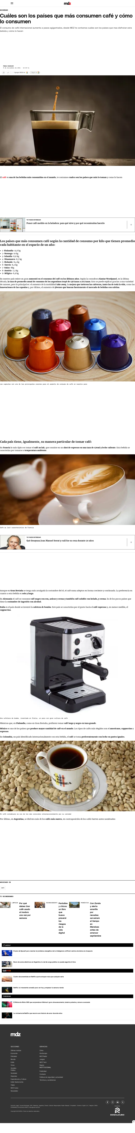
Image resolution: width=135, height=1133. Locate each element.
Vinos (13, 1065)
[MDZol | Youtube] (117, 1102)
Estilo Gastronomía (17, 1082)
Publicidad (43, 1071)
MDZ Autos (14, 1088)
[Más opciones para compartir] (8, 72)
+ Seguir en (33, 72)
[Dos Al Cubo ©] (117, 1115)
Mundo (13, 1059)
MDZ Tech (43, 1062)
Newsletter (14, 1091)
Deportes (14, 1076)
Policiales (14, 1056)
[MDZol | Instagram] (112, 1102)
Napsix (42, 1065)
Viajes (13, 1085)
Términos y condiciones (48, 1080)
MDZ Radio (43, 1056)
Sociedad (4, 10)
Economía (14, 1053)
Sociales (13, 1068)
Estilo (12, 1062)
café (2, 888)
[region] (67, 49)
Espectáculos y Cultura (18, 1079)
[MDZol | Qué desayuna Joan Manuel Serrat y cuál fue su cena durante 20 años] (131, 542)
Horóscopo (43, 1053)
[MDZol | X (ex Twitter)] (122, 1102)
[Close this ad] (133, 1121)
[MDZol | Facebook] (107, 1102)
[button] (12, 3)
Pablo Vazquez (8, 66)
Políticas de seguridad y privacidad (51, 1077)
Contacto (43, 1074)
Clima (41, 1050)
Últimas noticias (16, 1050)
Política (13, 1070)
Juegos (42, 1059)
